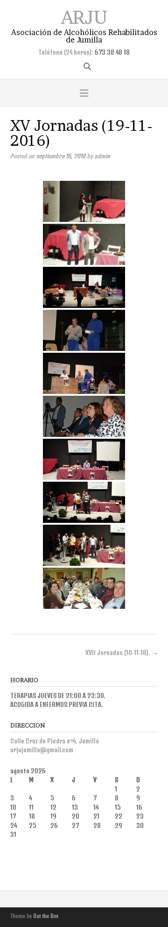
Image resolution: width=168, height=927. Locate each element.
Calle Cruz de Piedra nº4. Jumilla (54, 741)
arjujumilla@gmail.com (41, 750)
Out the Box (45, 916)
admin (102, 156)
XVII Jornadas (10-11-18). (121, 652)
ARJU (84, 16)
